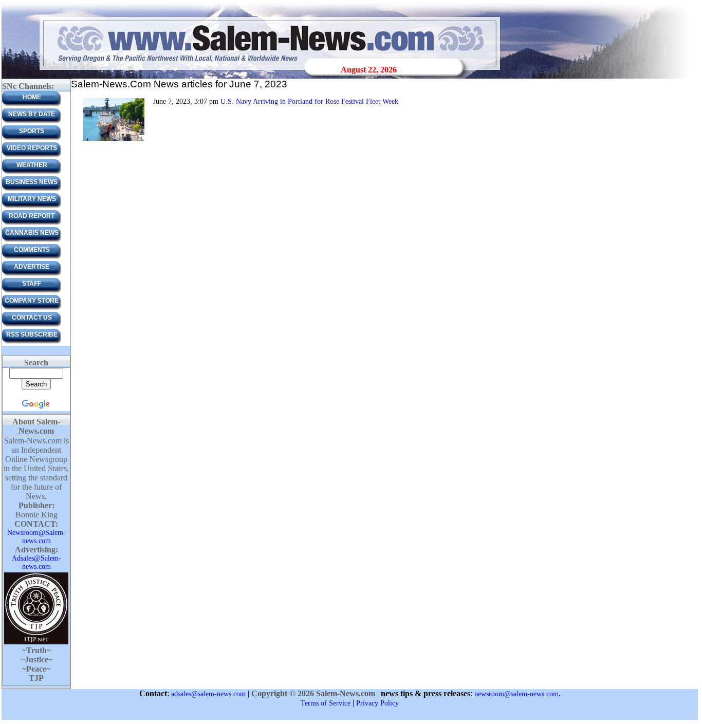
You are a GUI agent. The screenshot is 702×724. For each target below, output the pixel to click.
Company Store (32, 300)
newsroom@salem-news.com (516, 694)
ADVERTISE (31, 266)
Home (32, 97)
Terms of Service (325, 703)
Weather (31, 165)
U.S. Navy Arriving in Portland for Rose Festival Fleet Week (309, 101)
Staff (31, 283)
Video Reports (32, 148)
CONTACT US (32, 317)
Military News (32, 198)
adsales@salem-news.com (208, 694)
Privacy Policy (377, 703)
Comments (32, 249)
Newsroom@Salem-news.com (36, 537)
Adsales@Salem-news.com (36, 562)
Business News (32, 181)
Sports (31, 131)
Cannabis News (32, 232)
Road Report (31, 215)
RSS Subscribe (32, 334)
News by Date (31, 114)
